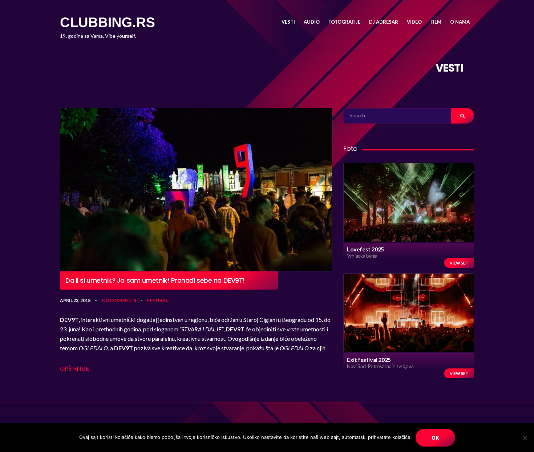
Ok (435, 438)
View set (459, 263)
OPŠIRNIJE (74, 368)
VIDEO (414, 22)
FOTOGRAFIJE (344, 22)
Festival (157, 300)
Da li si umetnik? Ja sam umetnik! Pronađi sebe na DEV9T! (155, 280)
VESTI (288, 22)
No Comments (119, 300)
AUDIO (312, 22)
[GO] (462, 116)
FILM (435, 22)
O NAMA (460, 22)
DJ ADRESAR (383, 22)
